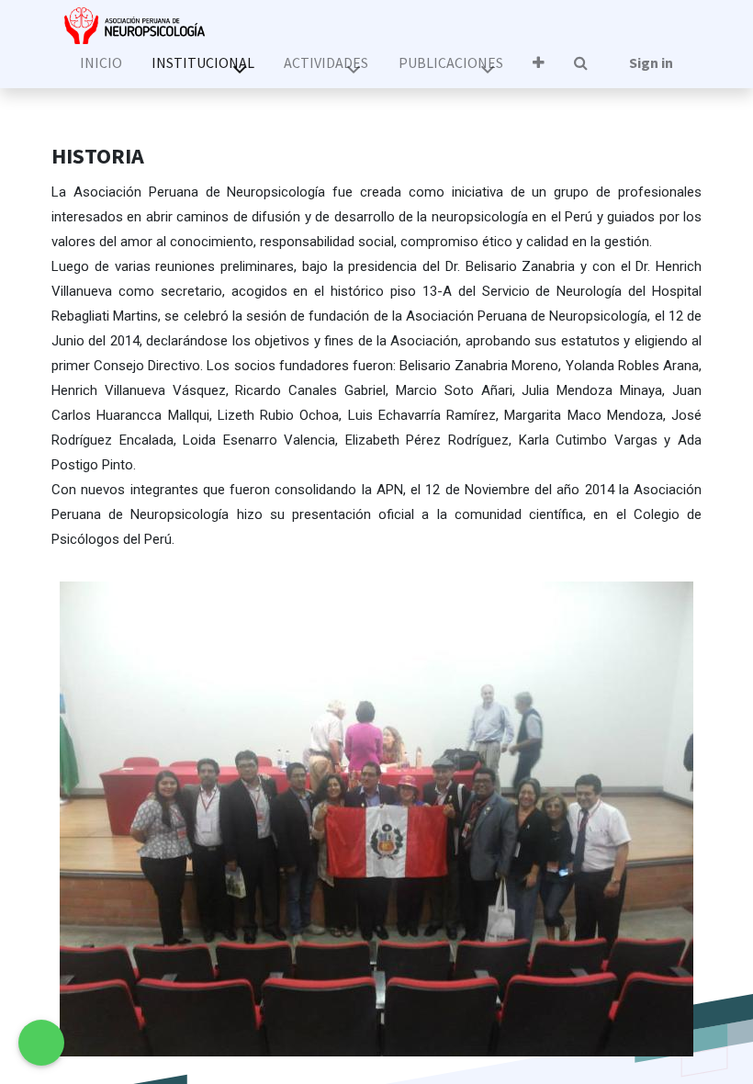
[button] (539, 62)
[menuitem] (100, 62)
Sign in (651, 62)
